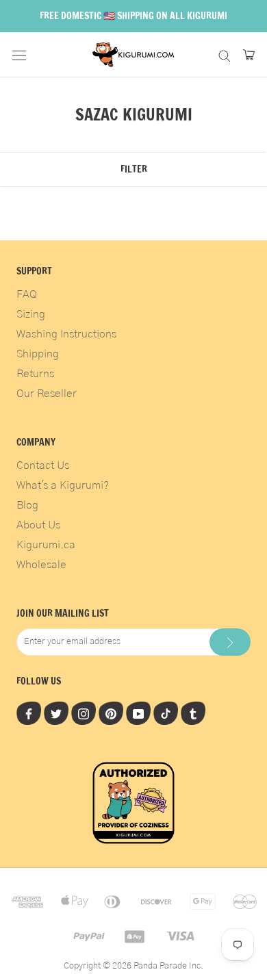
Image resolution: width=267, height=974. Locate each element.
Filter (133, 169)
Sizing (30, 314)
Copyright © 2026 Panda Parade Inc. (133, 966)
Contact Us (42, 465)
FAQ (26, 294)
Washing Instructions (66, 334)
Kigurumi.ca (45, 544)
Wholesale (41, 564)
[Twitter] (56, 713)
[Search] (224, 54)
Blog (27, 505)
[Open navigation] (19, 54)
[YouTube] (138, 713)
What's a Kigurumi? (62, 485)
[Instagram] (83, 713)
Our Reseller (46, 393)
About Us (38, 525)
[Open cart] (249, 55)
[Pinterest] (110, 713)
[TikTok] (165, 713)
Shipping (37, 353)
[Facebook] (28, 713)
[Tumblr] (193, 713)
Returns (35, 373)
